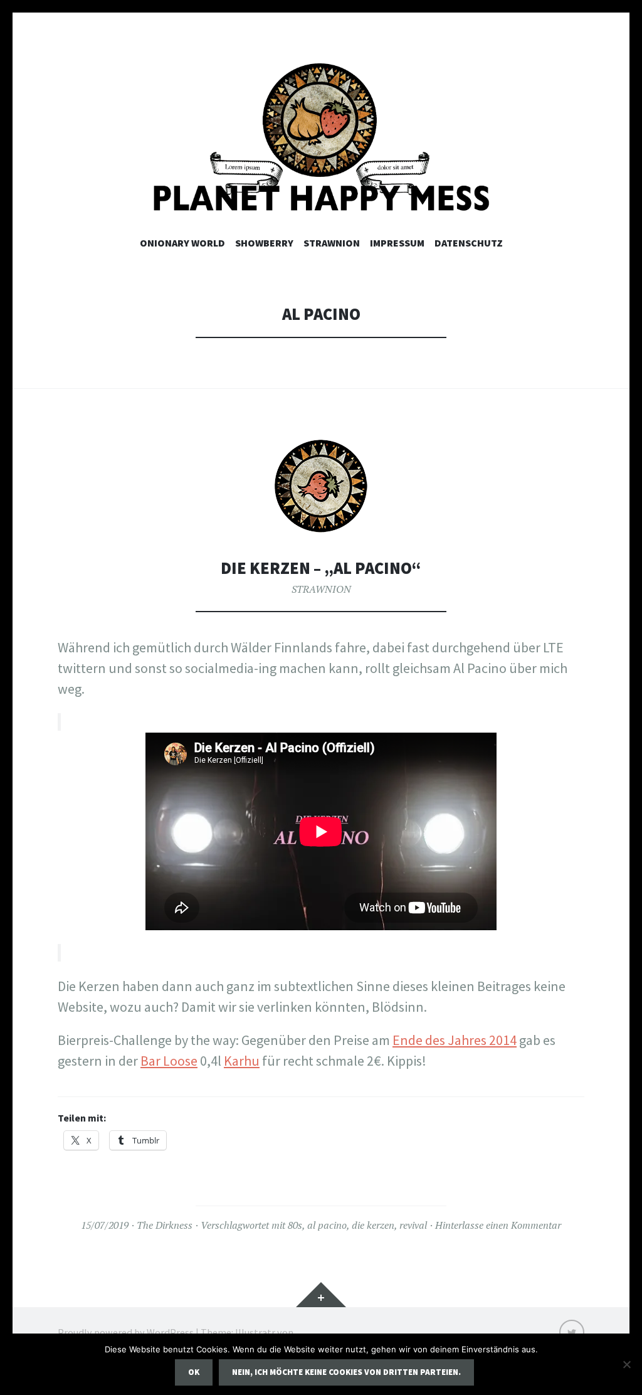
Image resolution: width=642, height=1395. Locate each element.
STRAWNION (331, 242)
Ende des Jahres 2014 (454, 1040)
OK (193, 1372)
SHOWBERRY (264, 242)
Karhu (242, 1060)
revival (413, 1225)
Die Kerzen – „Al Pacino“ (321, 568)
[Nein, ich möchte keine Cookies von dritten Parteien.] (626, 1364)
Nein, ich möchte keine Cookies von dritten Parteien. (346, 1372)
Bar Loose (168, 1060)
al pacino (327, 1225)
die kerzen (373, 1225)
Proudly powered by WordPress (126, 1332)
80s (295, 1225)
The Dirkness (164, 1225)
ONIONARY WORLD (182, 242)
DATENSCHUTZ (468, 242)
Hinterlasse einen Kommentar (498, 1225)
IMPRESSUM (397, 242)
